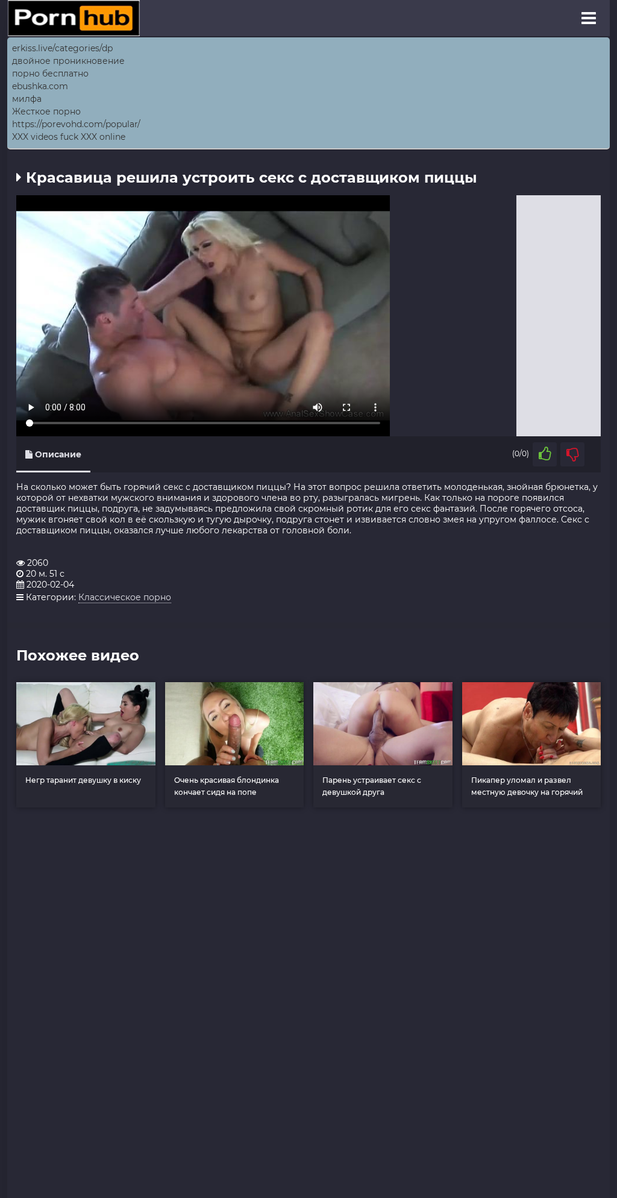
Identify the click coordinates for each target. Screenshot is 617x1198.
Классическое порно (124, 597)
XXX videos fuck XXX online (68, 136)
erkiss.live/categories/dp (62, 48)
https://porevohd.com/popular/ (76, 124)
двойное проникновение (68, 60)
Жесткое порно (46, 111)
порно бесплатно (50, 73)
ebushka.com (40, 86)
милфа (27, 98)
